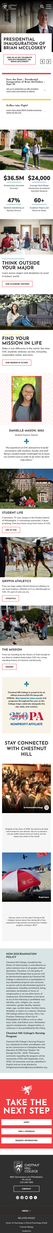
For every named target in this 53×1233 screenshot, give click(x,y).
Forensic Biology (26, 1227)
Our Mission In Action (17, 362)
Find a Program (26, 1131)
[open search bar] (42, 7)
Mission (9, 667)
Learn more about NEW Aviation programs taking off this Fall (24, 111)
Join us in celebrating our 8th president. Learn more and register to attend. (22, 90)
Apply (26, 1122)
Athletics (11, 598)
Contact (26, 1189)
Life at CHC (11, 530)
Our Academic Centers (17, 284)
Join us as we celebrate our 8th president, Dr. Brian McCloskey (19, 59)
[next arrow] (48, 61)
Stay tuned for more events (29, 698)
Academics (26, 1231)
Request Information (26, 1140)
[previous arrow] (42, 61)
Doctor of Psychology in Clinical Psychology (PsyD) (26, 1223)
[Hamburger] (48, 7)
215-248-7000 (26, 1182)
